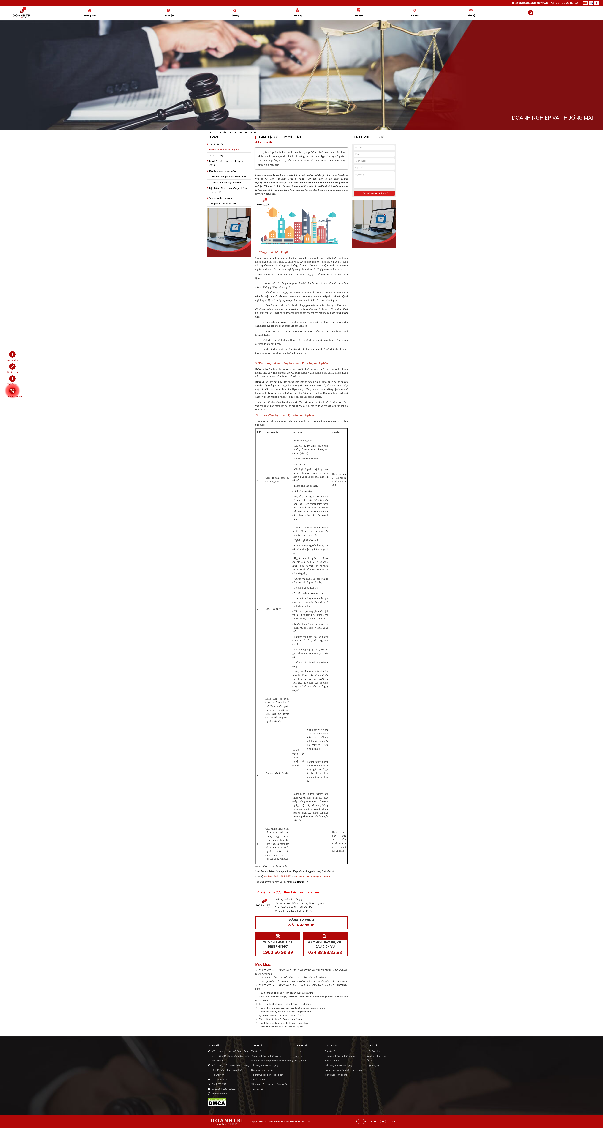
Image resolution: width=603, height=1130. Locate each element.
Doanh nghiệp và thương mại (243, 132)
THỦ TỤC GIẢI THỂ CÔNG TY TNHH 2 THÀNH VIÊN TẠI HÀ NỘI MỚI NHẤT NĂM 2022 (302, 981)
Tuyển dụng (373, 1065)
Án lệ (369, 1060)
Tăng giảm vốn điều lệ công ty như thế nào (280, 1019)
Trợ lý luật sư (301, 1060)
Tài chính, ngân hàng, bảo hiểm (225, 182)
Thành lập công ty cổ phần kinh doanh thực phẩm (283, 1023)
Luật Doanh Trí (299, 881)
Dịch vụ (235, 15)
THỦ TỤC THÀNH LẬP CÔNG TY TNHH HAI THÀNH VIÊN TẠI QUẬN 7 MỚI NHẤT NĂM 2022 (301, 987)
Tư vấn (359, 15)
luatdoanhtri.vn (219, 1093)
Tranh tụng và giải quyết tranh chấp (227, 176)
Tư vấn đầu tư (216, 143)
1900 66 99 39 (278, 952)
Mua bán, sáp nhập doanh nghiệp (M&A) (272, 1060)
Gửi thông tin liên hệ (374, 193)
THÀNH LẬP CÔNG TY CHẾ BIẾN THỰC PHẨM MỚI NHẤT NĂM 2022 (294, 977)
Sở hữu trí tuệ (216, 155)
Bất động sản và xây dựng (222, 170)
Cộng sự (299, 1055)
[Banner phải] (374, 224)
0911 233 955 (219, 1084)
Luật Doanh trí (374, 1051)
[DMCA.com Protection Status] (217, 1101)
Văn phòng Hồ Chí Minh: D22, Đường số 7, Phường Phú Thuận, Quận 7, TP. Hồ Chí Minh (231, 1070)
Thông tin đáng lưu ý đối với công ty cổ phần (280, 1026)
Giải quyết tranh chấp (262, 1070)
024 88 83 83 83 (567, 3)
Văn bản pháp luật (376, 1055)
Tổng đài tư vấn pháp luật (222, 203)
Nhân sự (297, 15)
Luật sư (298, 1051)
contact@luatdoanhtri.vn (531, 3)
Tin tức (415, 15)
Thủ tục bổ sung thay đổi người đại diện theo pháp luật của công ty (292, 1008)
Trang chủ (90, 15)
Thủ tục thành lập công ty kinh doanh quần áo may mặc (286, 992)
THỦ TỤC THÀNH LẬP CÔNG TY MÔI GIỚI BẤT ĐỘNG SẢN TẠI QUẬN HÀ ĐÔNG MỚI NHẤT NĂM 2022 (301, 972)
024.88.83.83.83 (325, 952)
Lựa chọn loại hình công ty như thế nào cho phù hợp (284, 1004)
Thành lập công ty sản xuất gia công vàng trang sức (284, 1011)
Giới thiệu (168, 15)
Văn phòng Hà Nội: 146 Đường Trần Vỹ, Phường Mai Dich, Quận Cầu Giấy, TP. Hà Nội (231, 1056)
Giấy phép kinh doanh (220, 197)
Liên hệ (471, 15)
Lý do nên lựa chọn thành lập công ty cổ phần (281, 1015)
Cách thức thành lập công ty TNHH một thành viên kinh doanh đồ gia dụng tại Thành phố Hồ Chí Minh (301, 998)
